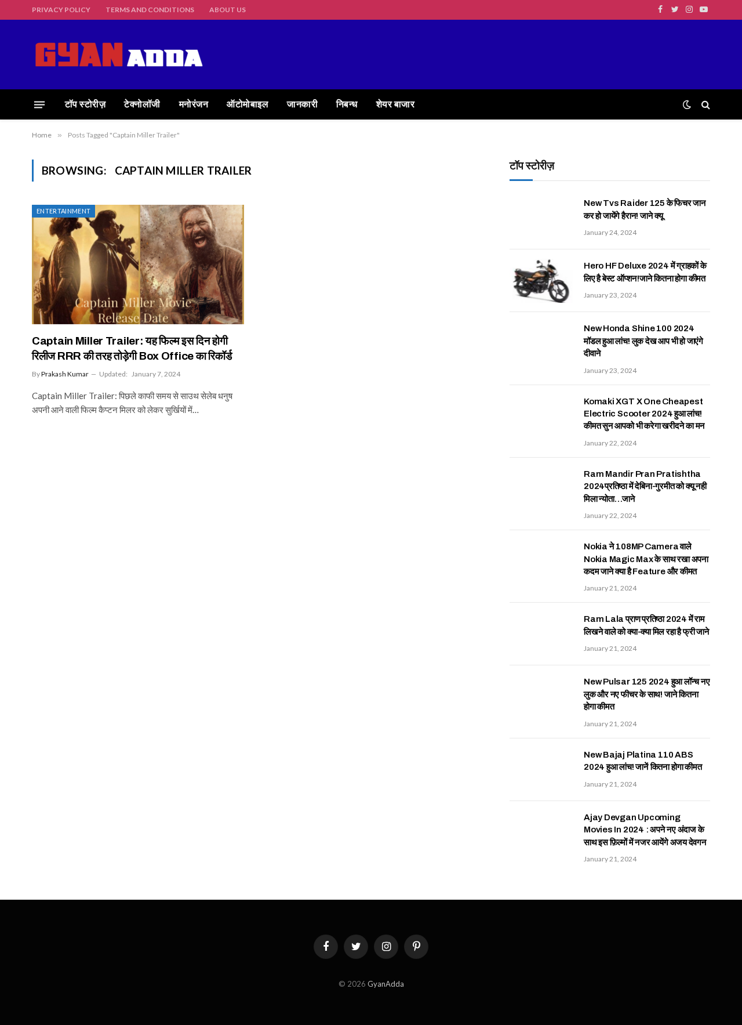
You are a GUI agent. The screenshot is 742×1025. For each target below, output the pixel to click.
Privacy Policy (61, 9)
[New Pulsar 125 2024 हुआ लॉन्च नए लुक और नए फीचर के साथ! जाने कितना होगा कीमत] (541, 697)
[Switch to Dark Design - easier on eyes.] (687, 104)
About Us (227, 9)
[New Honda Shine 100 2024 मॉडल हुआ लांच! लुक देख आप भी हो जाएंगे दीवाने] (541, 343)
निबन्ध (347, 104)
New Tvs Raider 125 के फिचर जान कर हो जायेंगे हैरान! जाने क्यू (645, 209)
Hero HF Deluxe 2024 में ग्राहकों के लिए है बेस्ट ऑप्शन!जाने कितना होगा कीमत (645, 271)
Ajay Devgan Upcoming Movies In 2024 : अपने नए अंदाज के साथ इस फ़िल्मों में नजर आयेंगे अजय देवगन (645, 830)
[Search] (704, 105)
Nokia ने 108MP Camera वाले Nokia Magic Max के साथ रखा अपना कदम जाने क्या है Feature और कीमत (646, 559)
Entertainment (63, 211)
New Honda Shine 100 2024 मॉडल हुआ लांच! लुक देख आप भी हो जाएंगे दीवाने (643, 341)
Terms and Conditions (150, 9)
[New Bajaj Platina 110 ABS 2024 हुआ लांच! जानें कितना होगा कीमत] (541, 770)
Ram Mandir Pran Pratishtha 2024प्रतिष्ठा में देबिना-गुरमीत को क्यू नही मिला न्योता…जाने (645, 486)
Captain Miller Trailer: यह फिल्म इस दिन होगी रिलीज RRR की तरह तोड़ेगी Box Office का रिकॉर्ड (132, 348)
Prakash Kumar (65, 374)
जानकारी (302, 104)
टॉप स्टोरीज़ (85, 104)
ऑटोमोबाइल (247, 104)
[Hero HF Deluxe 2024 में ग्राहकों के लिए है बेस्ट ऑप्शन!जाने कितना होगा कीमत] (541, 281)
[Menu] (39, 104)
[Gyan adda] (119, 54)
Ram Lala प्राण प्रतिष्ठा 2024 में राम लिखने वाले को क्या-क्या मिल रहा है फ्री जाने (647, 625)
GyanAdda (386, 983)
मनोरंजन (193, 104)
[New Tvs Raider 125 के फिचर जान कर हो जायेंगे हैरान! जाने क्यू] (541, 218)
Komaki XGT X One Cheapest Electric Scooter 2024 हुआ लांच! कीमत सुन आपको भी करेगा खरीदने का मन (644, 414)
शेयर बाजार (395, 104)
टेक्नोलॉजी (142, 104)
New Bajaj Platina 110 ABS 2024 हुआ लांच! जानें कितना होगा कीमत (642, 761)
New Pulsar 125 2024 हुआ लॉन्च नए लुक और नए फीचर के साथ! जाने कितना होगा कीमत (647, 694)
